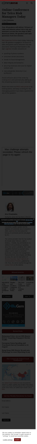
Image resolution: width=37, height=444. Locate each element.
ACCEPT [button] (17, 439)
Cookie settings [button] (8, 440)
